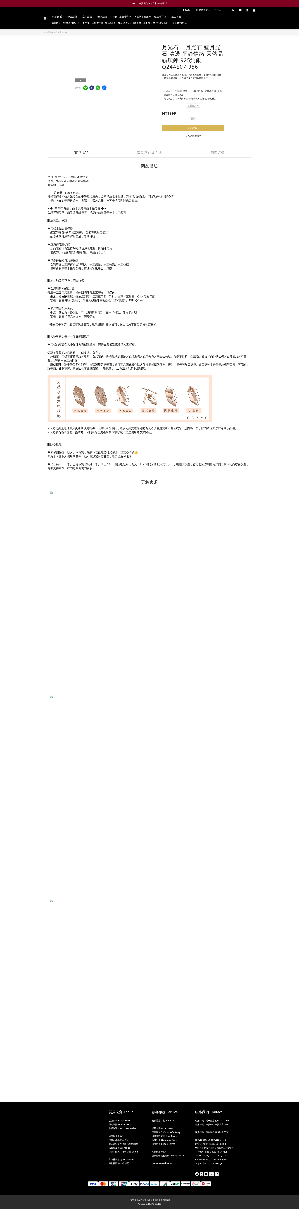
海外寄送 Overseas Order (165, 1139)
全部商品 (48, 32)
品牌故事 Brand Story (119, 1120)
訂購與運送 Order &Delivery (166, 1132)
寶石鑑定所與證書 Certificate (123, 1143)
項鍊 (65, 32)
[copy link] (104, 87)
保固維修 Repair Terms (163, 1143)
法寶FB (209, 1124)
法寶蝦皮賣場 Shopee (119, 1147)
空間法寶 (87, 16)
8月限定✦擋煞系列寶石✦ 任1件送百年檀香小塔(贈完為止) (83, 23)
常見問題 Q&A (159, 1151)
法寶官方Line (221, 1124)
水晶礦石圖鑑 (141, 16)
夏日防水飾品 (179, 23)
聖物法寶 (102, 16)
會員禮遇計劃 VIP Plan (163, 1120)
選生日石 (176, 16)
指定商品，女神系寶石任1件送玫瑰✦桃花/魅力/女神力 (190, 98)
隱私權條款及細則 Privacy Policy (168, 1155)
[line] (85, 87)
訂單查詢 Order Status (163, 1128)
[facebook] (91, 87)
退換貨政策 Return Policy (164, 1136)
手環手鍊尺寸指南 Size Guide (123, 1151)
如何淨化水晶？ (116, 1136)
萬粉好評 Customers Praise (122, 1128)
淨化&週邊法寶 (120, 16)
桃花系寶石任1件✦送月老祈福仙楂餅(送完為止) (143, 23)
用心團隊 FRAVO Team (120, 1124)
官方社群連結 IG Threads (121, 1159)
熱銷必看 (57, 16)
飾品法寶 (72, 16)
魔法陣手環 (160, 16)
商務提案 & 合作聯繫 (119, 1163)
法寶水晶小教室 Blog (119, 1139)
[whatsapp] (98, 87)
